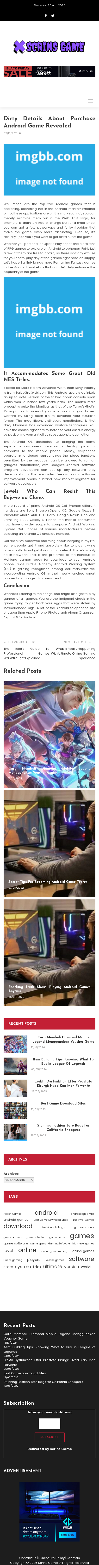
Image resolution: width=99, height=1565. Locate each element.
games (82, 1236)
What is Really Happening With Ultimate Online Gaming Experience (73, 653)
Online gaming (13, 1260)
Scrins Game (61, 1449)
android (46, 1212)
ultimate (52, 1266)
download (18, 1226)
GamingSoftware (59, 1243)
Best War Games (83, 1220)
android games (16, 1219)
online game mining (54, 1251)
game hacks (57, 1237)
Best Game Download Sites (51, 1220)
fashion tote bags (53, 1227)
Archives (11, 1173)
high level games (83, 1243)
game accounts (84, 1227)
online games (83, 1251)
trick (37, 1267)
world (86, 1267)
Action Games (12, 1214)
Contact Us (27, 1558)
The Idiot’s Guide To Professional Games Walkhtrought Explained (27, 653)
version (71, 1267)
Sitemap (73, 1558)
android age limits (82, 1214)
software (81, 1259)
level (8, 1251)
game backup (12, 1237)
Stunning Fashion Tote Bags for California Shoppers (43, 1382)
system (23, 1267)
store (8, 1266)
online (27, 1250)
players (33, 1259)
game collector (35, 1237)
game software (16, 1243)
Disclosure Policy (51, 1558)
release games (54, 1260)
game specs (38, 1243)
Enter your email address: (49, 1430)
